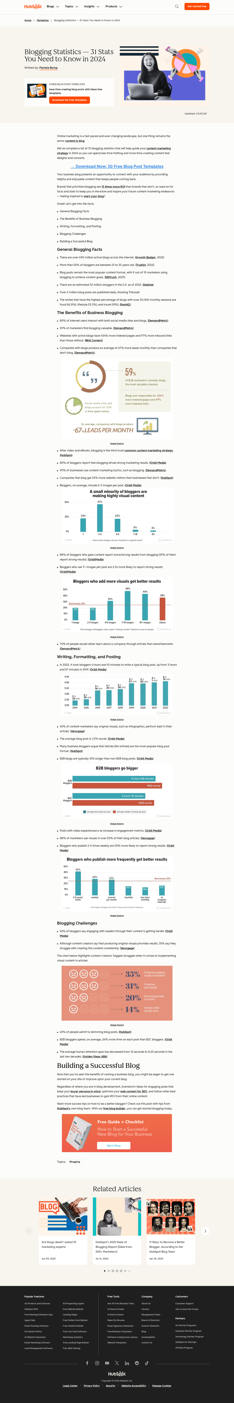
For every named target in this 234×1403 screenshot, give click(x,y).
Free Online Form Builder (75, 1320)
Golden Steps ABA (95, 1056)
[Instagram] (97, 1364)
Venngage (77, 731)
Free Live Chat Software (75, 1331)
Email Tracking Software (36, 1326)
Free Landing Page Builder (76, 1342)
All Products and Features (37, 1303)
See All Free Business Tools (120, 1303)
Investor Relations (150, 1326)
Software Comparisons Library (122, 1337)
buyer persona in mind (85, 1091)
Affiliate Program (184, 1348)
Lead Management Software (38, 1348)
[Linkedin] (127, 1364)
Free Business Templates (119, 1331)
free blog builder (114, 1108)
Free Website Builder (73, 1309)
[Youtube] (107, 1364)
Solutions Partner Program (188, 1331)
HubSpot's (63, 1108)
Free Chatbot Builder (73, 1326)
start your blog (94, 196)
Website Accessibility (133, 1385)
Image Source (117, 443)
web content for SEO (133, 1091)
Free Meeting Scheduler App (38, 1314)
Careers (145, 1309)
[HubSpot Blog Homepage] (33, 6)
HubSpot (66, 455)
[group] (63, 1231)
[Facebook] (87, 1364)
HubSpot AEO (31, 1309)
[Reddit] (137, 1364)
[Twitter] (117, 1364)
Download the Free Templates (69, 100)
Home (27, 20)
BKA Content (93, 340)
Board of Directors (150, 1320)
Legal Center (70, 1385)
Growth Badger (146, 257)
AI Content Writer (33, 1331)
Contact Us (146, 1342)
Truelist (141, 265)
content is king (74, 141)
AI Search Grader (115, 1309)
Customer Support (184, 1303)
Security (110, 1385)
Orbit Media (157, 462)
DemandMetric (158, 320)
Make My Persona (116, 1320)
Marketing (43, 20)
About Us (146, 1303)
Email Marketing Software (37, 1342)
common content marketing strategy (149, 450)
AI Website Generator (35, 1337)
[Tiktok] (147, 1364)
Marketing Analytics (73, 1337)
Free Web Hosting (71, 1348)
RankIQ (125, 304)
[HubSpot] (117, 1373)
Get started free (197, 6)
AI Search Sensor (115, 1314)
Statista (148, 284)
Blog (143, 1331)
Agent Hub (29, 1320)
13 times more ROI (113, 186)
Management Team (150, 1314)
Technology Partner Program (189, 1337)
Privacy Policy (92, 1385)
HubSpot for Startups (185, 1342)
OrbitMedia (95, 559)
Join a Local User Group (186, 1309)
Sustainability (148, 1337)
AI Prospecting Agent (73, 1303)
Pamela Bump (48, 67)
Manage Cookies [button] (161, 1385)
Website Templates (116, 1342)
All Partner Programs (185, 1325)
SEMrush (111, 277)
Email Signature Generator (120, 1326)
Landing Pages (70, 1314)
